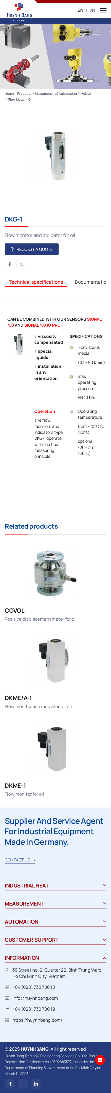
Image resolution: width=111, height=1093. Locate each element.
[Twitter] (21, 264)
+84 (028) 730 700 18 (33, 987)
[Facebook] (9, 264)
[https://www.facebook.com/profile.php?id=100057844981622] (10, 1084)
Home (9, 93)
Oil (30, 99)
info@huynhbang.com (35, 998)
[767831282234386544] (23, 1084)
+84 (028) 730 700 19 (33, 1009)
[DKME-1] (55, 759)
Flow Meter (16, 99)
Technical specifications (36, 282)
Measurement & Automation (56, 93)
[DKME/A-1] (55, 672)
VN (92, 10)
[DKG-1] (55, 156)
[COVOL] (55, 584)
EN (80, 10)
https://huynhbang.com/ (37, 1020)
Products (24, 93)
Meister (86, 93)
